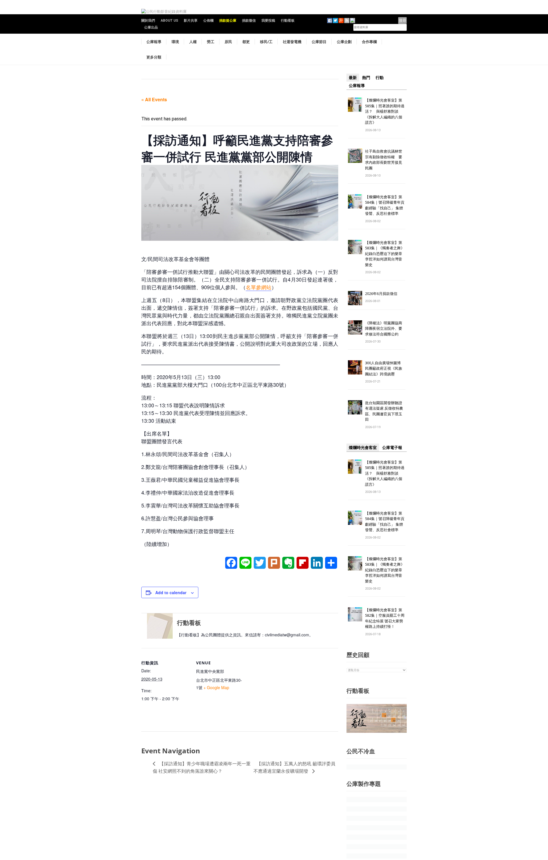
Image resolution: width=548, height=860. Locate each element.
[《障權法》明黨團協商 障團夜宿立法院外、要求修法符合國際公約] (355, 327)
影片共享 (191, 21)
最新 (353, 77)
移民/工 (266, 41)
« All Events (154, 99)
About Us (169, 21)
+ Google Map (216, 687)
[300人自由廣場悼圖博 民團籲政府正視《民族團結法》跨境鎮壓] (355, 367)
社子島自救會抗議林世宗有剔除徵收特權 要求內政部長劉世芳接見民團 (383, 160)
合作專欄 (369, 41)
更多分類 (153, 57)
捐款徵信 (249, 21)
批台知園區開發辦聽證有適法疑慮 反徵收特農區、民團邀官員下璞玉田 (384, 411)
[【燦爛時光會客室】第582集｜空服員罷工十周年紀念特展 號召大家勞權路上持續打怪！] (355, 614)
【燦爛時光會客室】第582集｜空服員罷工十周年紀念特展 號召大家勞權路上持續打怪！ (384, 618)
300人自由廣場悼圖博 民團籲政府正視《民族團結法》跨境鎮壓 (384, 368)
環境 (175, 41)
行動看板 (288, 21)
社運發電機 (292, 41)
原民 (228, 41)
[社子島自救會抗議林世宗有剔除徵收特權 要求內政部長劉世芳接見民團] (355, 155)
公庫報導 (153, 41)
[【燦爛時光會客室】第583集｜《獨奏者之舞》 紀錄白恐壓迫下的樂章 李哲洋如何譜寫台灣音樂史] (355, 246)
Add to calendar (170, 592)
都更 (246, 41)
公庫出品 (151, 27)
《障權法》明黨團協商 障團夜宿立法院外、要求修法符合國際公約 (385, 328)
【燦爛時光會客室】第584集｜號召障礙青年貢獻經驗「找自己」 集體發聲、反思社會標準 (384, 205)
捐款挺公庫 (227, 21)
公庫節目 (319, 41)
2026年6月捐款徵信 (381, 293)
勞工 (210, 41)
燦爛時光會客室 (363, 447)
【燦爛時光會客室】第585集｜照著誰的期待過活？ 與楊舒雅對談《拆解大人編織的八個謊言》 (384, 111)
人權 (193, 41)
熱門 (366, 77)
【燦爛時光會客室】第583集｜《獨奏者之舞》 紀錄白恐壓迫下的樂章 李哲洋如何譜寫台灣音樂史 (384, 253)
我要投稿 (268, 21)
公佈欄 (208, 21)
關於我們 (148, 21)
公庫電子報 (392, 447)
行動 (380, 77)
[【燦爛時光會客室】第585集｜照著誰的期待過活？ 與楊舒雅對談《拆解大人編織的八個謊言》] (355, 104)
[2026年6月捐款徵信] (355, 298)
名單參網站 (258, 287)
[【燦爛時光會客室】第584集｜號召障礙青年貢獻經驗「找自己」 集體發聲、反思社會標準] (355, 201)
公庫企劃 (344, 41)
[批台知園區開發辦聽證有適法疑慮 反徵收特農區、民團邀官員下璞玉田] (355, 407)
